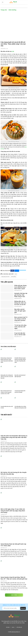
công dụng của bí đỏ (5, 276)
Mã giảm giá (19, 627)
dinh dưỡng (13, 276)
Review (7, 627)
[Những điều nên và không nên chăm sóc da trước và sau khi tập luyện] (7, 304)
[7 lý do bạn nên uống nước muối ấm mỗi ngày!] (7, 328)
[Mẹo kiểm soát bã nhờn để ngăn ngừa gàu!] (7, 312)
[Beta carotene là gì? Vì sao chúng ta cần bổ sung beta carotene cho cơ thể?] (7, 320)
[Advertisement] (14, 26)
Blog (13, 627)
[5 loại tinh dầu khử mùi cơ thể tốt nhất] (7, 336)
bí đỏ (12, 51)
